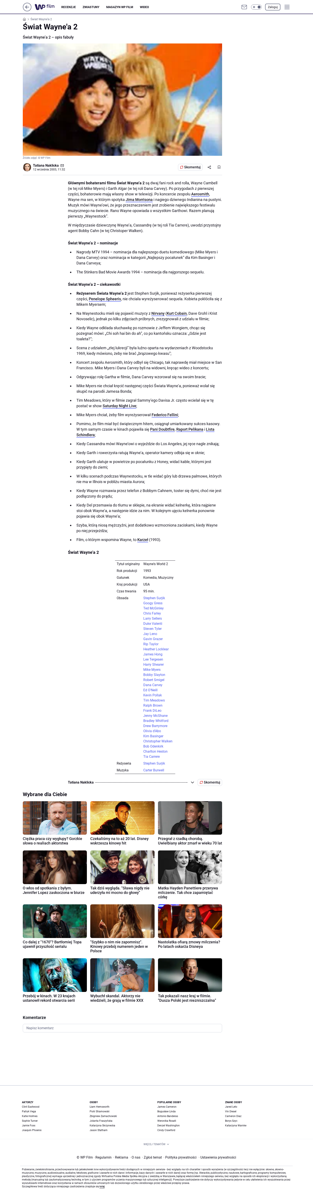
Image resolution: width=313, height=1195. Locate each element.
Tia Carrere (151, 757)
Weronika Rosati (166, 1120)
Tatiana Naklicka (46, 165)
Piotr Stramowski (99, 1111)
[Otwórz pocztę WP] (244, 7)
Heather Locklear (156, 649)
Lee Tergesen (153, 659)
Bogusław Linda (166, 1111)
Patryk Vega (29, 1111)
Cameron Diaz (233, 1116)
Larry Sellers (152, 618)
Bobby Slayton (154, 675)
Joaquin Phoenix (32, 1130)
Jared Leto (231, 1106)
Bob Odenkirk (153, 746)
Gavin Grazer (153, 639)
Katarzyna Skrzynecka (102, 1125)
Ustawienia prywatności (217, 1157)
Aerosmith (200, 194)
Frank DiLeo (152, 711)
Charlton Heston (155, 751)
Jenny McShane (155, 716)
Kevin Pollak (152, 695)
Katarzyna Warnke (235, 1125)
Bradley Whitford (155, 721)
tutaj (102, 1186)
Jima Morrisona (139, 199)
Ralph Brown (152, 705)
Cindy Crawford (166, 1130)
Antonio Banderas (167, 1116)
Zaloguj (273, 7)
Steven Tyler (152, 629)
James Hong (152, 654)
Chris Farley (152, 613)
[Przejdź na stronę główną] (27, 10)
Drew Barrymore (155, 726)
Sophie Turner (30, 1120)
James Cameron (167, 1106)
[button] (256, 7)
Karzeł (142, 539)
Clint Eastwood (30, 1106)
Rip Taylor (150, 644)
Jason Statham (99, 1130)
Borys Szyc (231, 1120)
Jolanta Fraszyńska (101, 1120)
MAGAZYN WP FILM (119, 7)
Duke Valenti (152, 624)
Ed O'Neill (150, 690)
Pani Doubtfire (162, 429)
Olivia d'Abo (152, 731)
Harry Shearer (153, 664)
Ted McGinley (153, 608)
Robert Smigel (153, 680)
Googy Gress (152, 603)
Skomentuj (192, 167)
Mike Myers (152, 670)
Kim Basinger (153, 736)
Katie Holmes (29, 1116)
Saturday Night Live (119, 406)
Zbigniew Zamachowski (103, 1116)
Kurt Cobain (177, 313)
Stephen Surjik (154, 598)
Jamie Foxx (28, 1125)
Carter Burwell (153, 770)
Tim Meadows (154, 700)
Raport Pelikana (189, 429)
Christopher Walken (157, 741)
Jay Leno (150, 634)
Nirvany (158, 313)
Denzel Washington (168, 1125)
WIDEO (144, 7)
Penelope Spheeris (105, 299)
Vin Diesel (230, 1111)
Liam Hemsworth (99, 1106)
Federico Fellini (165, 415)
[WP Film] (48, 7)
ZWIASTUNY (91, 7)
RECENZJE (68, 7)
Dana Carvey (152, 685)
